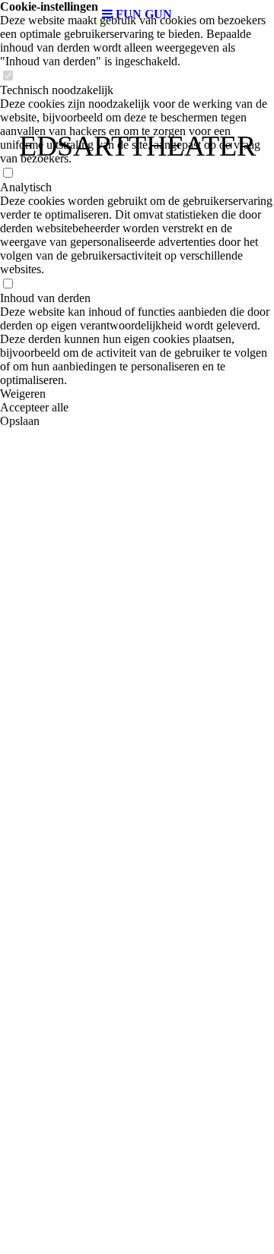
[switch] (7, 76)
